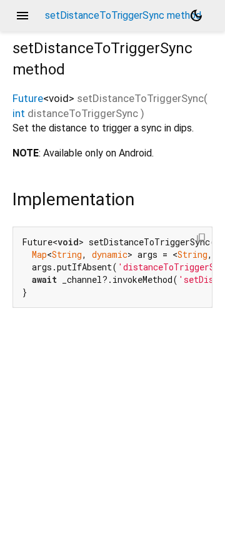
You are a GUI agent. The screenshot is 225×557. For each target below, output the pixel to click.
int (18, 113)
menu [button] (22, 15)
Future (27, 98)
